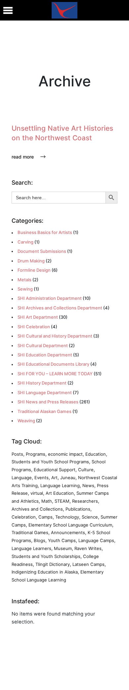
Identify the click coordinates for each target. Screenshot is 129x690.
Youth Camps (62, 540)
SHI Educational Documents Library (53, 364)
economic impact (65, 454)
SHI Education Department (45, 354)
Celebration (24, 517)
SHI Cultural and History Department (55, 336)
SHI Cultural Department (43, 345)
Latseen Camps (88, 564)
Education (95, 454)
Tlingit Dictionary (52, 564)
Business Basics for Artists (45, 232)
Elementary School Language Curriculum (70, 525)
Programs (35, 454)
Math (46, 501)
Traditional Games (30, 532)
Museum (63, 548)
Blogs (39, 540)
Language (22, 477)
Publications (77, 509)
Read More (23, 157)
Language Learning (60, 485)
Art (54, 477)
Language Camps (96, 540)
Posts (17, 454)
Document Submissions (42, 251)
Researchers (85, 501)
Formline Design (34, 270)
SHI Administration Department (50, 298)
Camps (45, 517)
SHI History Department (42, 383)
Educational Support (54, 469)
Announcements (68, 532)
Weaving (26, 420)
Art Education (60, 493)
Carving (25, 242)
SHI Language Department (45, 392)
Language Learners (31, 548)
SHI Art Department (38, 317)
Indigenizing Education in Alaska (45, 572)
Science (90, 517)
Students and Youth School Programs (50, 461)
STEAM (62, 501)
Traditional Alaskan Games (44, 411)
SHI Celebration (34, 326)
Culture (86, 469)
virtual (36, 493)
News (88, 485)
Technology (67, 517)
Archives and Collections (37, 509)
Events (41, 477)
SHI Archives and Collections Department (60, 307)
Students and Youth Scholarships (46, 556)
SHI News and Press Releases (48, 401)
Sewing (25, 289)
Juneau (67, 477)
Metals (24, 279)
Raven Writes (88, 548)
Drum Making (31, 260)
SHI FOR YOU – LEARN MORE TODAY (55, 373)
